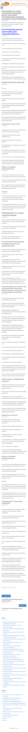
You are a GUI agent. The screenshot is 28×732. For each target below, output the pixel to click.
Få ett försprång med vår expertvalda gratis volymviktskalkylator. (12, 32)
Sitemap (5, 720)
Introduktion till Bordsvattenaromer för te (12, 701)
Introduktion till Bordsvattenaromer (12, 608)
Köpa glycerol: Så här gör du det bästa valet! (13, 649)
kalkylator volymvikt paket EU (10, 587)
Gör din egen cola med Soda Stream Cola (12, 698)
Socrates (16, 728)
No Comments (5, 602)
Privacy (4, 718)
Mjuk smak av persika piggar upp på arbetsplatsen (14, 703)
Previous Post (7, 596)
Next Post (22, 605)
